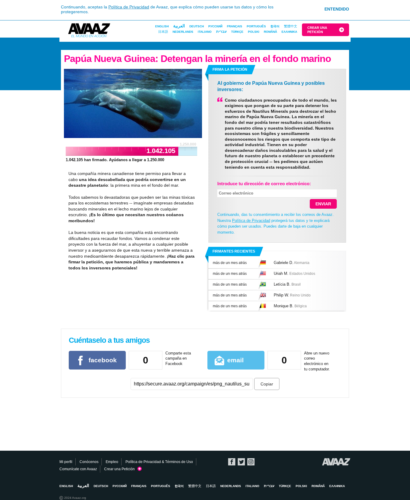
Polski (253, 31)
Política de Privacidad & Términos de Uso (159, 462)
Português (256, 26)
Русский (215, 26)
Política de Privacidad (128, 7)
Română (270, 31)
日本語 (163, 31)
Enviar (323, 203)
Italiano (205, 31)
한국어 (274, 26)
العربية (179, 25)
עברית (221, 31)
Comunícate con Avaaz (78, 469)
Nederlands (183, 31)
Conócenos (89, 462)
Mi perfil (65, 462)
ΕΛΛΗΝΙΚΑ (289, 31)
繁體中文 (290, 26)
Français (234, 26)
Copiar (267, 384)
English (162, 26)
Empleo (112, 462)
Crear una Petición (317, 30)
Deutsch (196, 26)
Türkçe (237, 31)
